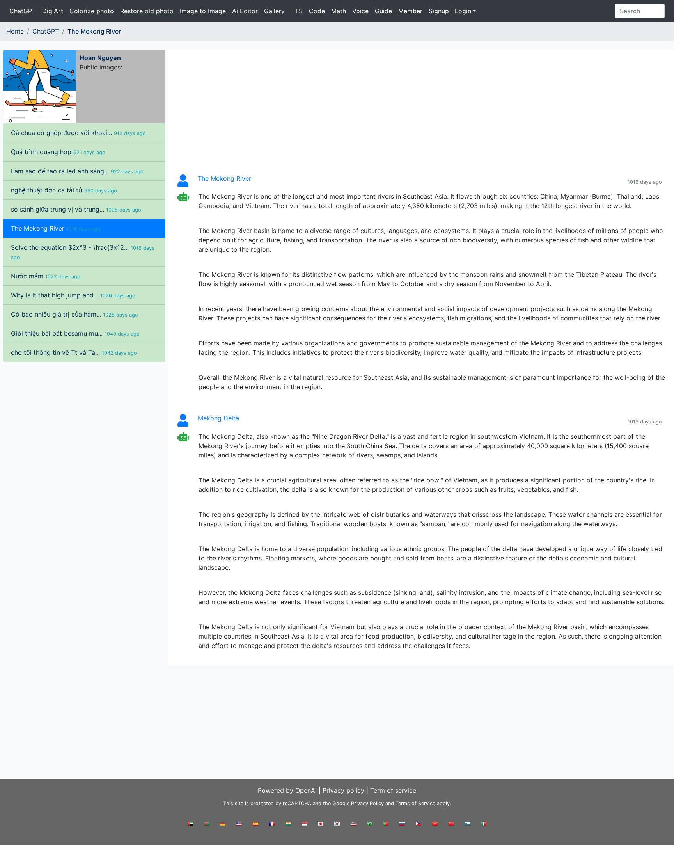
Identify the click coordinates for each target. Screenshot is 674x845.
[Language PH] (418, 826)
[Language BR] (369, 826)
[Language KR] (337, 826)
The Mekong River (56, 228)
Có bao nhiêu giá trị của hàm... (74, 314)
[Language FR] (272, 826)
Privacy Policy (367, 803)
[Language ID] (304, 826)
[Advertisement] (84, 418)
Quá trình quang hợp (58, 152)
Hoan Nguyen (100, 58)
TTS (297, 11)
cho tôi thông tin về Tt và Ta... (74, 352)
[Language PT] (385, 826)
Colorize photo (91, 11)
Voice (360, 11)
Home (15, 31)
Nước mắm (45, 276)
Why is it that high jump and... (73, 295)
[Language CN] (451, 826)
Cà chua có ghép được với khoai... (78, 133)
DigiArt (52, 11)
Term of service (393, 790)
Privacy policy (343, 790)
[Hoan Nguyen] (39, 86)
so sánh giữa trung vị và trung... (76, 209)
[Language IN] (288, 826)
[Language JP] (320, 826)
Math (338, 11)
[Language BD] (206, 826)
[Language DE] (222, 826)
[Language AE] (190, 826)
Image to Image (203, 11)
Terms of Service (415, 803)
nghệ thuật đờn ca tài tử (64, 190)
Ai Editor (245, 11)
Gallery (274, 11)
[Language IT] (483, 826)
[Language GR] (467, 826)
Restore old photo (147, 11)
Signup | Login (450, 11)
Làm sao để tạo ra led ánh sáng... (77, 171)
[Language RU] (402, 826)
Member (410, 11)
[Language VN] (435, 826)
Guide (383, 11)
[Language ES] (255, 826)
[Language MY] (353, 826)
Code (317, 11)
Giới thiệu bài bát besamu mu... (75, 333)
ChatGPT (22, 11)
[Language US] (239, 826)
